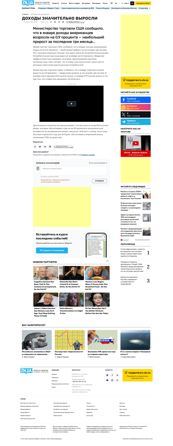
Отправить (99, 181)
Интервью (86, 3)
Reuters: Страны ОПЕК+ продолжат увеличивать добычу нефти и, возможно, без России (132, 195)
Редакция (55, 377)
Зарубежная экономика (61, 406)
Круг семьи (123, 409)
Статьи (64, 3)
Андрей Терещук (63, 357)
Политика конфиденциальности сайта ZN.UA (138, 439)
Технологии (90, 406)
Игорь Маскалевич (128, 357)
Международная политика (29, 406)
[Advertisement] (62, 207)
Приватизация (25, 415)
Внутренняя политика (28, 403)
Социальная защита (60, 403)
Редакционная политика (60, 384)
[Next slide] (149, 8)
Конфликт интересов (60, 409)
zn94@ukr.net (76, 387)
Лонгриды (96, 3)
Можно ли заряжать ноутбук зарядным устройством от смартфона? (129, 280)
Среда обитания (92, 409)
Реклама (55, 381)
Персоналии (57, 415)
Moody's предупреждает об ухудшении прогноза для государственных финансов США (131, 232)
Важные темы (28, 8)
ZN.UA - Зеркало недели (135, 153)
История (122, 406)
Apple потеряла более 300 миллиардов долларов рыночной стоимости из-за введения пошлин (130, 219)
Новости (55, 3)
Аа (132, 3)
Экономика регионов (27, 419)
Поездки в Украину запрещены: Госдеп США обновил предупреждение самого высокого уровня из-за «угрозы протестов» (132, 266)
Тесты (105, 3)
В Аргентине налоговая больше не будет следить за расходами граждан (131, 206)
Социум (122, 403)
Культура (89, 415)
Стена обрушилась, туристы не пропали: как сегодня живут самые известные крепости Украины (133, 252)
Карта (54, 387)
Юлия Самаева (29, 357)
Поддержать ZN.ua (143, 3)
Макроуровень (25, 409)
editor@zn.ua (83, 392)
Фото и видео (74, 3)
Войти (126, 3)
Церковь (89, 412)
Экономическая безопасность (63, 412)
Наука (88, 403)
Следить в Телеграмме (53, 250)
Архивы (54, 374)
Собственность (125, 415)
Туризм (122, 412)
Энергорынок (25, 412)
